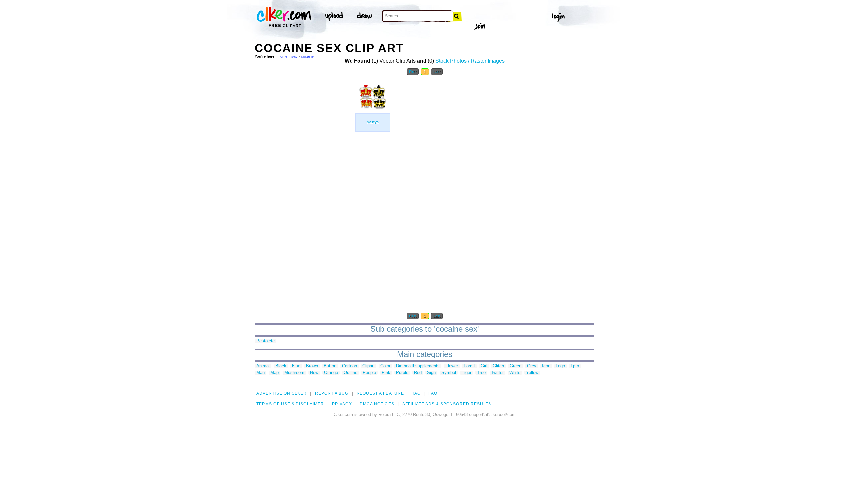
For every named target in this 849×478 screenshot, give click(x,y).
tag (416, 393)
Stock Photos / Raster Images (470, 61)
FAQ (432, 393)
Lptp (575, 366)
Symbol (448, 373)
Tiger (466, 373)
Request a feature (380, 393)
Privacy (342, 404)
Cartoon (349, 366)
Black (280, 366)
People (369, 373)
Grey (531, 366)
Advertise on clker (281, 393)
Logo (560, 366)
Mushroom (294, 373)
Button (330, 366)
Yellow (532, 373)
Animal (263, 366)
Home (282, 56)
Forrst (469, 366)
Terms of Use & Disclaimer (290, 404)
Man (260, 373)
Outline (350, 373)
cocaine (307, 56)
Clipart (368, 366)
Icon (546, 366)
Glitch (498, 366)
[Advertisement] (304, 178)
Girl (484, 366)
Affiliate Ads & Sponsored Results (446, 404)
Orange (331, 373)
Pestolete (265, 341)
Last (436, 72)
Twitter (497, 373)
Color (385, 366)
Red (418, 373)
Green (515, 366)
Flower (451, 366)
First (412, 72)
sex (294, 56)
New (314, 373)
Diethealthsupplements (418, 366)
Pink (386, 373)
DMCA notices (377, 404)
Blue (296, 366)
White (514, 373)
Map (274, 373)
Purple (402, 373)
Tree (481, 373)
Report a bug (332, 393)
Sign (431, 373)
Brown (312, 366)
